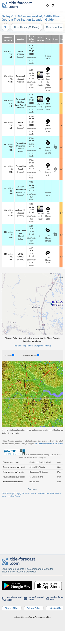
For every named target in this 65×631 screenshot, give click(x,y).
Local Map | (33, 345)
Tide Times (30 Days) (26, 27)
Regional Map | (21, 345)
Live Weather (43, 493)
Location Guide (13, 496)
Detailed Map (45, 345)
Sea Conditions (29, 493)
